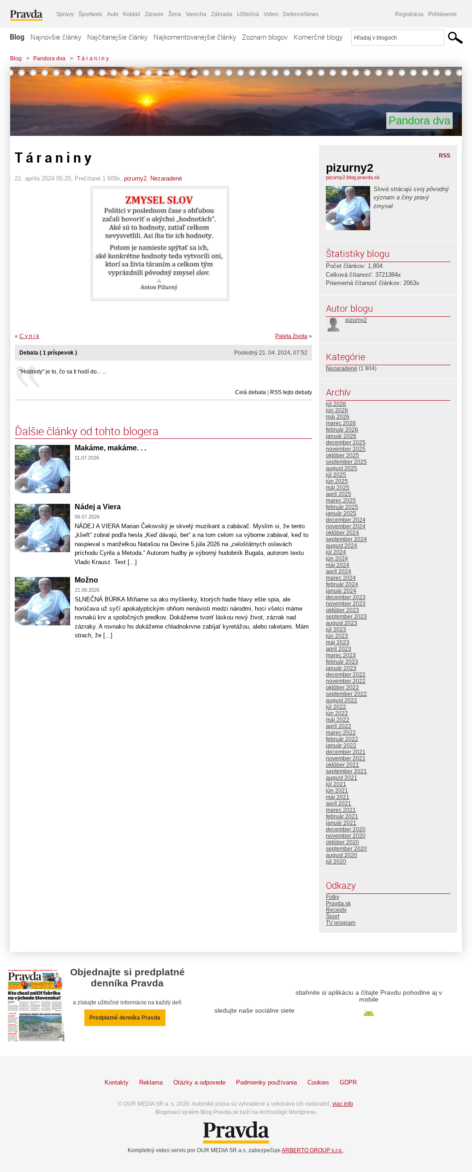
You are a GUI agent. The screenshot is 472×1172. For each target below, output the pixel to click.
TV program (340, 923)
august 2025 (341, 468)
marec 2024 (341, 578)
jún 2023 (337, 636)
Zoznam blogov (265, 36)
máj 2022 (337, 720)
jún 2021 (337, 790)
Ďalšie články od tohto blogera (87, 431)
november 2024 (346, 526)
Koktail (131, 14)
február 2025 (342, 507)
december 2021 (346, 752)
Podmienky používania (266, 1082)
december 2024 (346, 520)
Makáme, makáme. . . (110, 448)
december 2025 (346, 442)
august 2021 (341, 778)
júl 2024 (336, 552)
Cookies (318, 1082)
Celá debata (250, 392)
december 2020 (346, 829)
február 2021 (342, 816)
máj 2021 (337, 797)
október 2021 (342, 765)
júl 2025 (336, 475)
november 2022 (346, 681)
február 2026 (342, 429)
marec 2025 (341, 500)
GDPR (348, 1082)
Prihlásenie (442, 14)
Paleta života (291, 336)
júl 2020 (336, 861)
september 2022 (346, 694)
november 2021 (346, 758)
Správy (65, 14)
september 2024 (346, 539)
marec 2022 (341, 732)
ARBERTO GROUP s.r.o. (312, 1150)
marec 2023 (341, 655)
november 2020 (346, 836)
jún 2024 (337, 558)
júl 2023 (336, 629)
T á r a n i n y (93, 58)
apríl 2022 (338, 726)
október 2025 (342, 455)
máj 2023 (337, 642)
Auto (112, 14)
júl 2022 (336, 707)
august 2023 (341, 623)
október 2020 (342, 842)
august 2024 (341, 545)
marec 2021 (341, 810)
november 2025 (346, 449)
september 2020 (346, 848)
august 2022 (341, 700)
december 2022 (346, 674)
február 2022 (342, 739)
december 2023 (346, 597)
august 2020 (341, 855)
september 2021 (346, 771)
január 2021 (341, 823)
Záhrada (221, 14)
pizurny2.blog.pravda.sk (353, 177)
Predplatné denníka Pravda (124, 1018)
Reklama (151, 1082)
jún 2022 (337, 713)
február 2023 (342, 662)
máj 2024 (337, 565)
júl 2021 (336, 784)
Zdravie (154, 14)
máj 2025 (337, 487)
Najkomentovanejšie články (194, 36)
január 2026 (341, 436)
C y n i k (29, 336)
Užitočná (248, 14)
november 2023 (346, 604)
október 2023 (342, 610)
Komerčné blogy (318, 36)
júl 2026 (336, 404)
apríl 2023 (338, 649)
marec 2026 (341, 423)
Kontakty (117, 1082)
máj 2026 (337, 417)
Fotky (332, 897)
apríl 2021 (338, 803)
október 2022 (342, 687)
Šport (332, 916)
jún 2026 (337, 410)
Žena (174, 14)
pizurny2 (135, 178)
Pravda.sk (338, 903)
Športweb (90, 14)
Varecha (196, 14)
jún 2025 (337, 481)
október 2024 (342, 533)
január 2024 (341, 591)
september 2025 (346, 462)
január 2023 (341, 668)
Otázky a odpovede (199, 1082)
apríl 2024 (338, 571)
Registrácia (409, 14)
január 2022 (341, 745)
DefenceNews (301, 14)
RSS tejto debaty (291, 392)
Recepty (336, 910)
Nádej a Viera (98, 507)
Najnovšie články (55, 36)
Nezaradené (166, 178)
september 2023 (346, 616)
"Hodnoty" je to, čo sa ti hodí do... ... (62, 371)
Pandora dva (49, 58)
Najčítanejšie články (117, 36)
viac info (342, 1104)
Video (271, 14)
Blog (17, 37)
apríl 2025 (338, 494)
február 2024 (342, 584)
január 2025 (341, 513)
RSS (444, 155)
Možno (86, 580)
